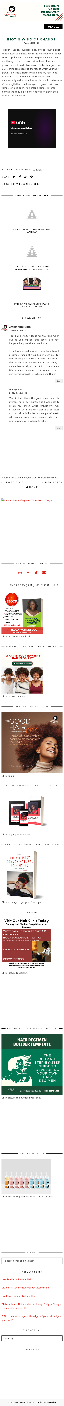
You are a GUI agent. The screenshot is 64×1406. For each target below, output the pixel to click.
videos (35, 184)
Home (33, 487)
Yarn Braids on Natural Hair (16, 1279)
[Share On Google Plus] (25, 176)
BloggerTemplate (49, 1402)
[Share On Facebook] (20, 176)
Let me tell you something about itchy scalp (25, 1287)
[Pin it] (31, 176)
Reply (58, 381)
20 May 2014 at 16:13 (19, 330)
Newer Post (14, 482)
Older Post (50, 482)
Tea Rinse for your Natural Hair (18, 1296)
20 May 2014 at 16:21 (19, 393)
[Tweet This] (14, 176)
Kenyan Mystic (20, 184)
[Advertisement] (26, 532)
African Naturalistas (20, 326)
